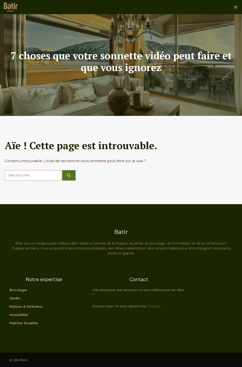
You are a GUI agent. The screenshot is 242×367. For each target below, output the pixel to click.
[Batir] (10, 7)
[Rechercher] (69, 175)
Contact (154, 306)
